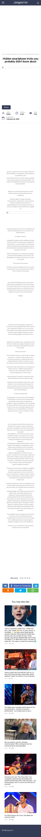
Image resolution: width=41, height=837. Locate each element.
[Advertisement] (20, 31)
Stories (6, 107)
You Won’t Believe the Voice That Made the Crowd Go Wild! (19, 816)
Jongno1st (21, 2)
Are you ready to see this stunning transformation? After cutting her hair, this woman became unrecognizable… (18, 744)
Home (3, 54)
